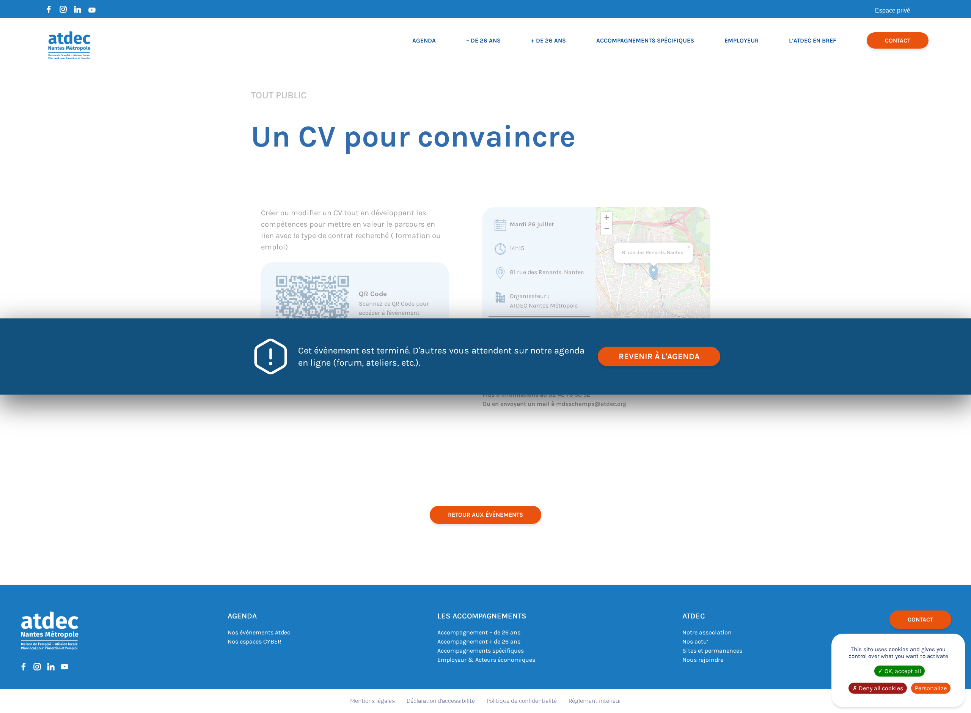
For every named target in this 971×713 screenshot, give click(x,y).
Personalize (931, 688)
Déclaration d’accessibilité (441, 700)
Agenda (424, 40)
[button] (653, 273)
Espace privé (892, 10)
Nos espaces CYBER (254, 641)
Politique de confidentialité (522, 700)
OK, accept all (902, 671)
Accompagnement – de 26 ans (478, 632)
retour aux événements (485, 514)
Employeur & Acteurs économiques (486, 659)
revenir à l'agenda (659, 356)
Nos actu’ (695, 641)
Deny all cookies (880, 688)
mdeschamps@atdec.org (591, 403)
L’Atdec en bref (812, 40)
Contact (897, 40)
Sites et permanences (712, 650)
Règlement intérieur (595, 700)
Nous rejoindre (702, 659)
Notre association (707, 632)
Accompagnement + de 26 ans (478, 641)
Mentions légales (372, 700)
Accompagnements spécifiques (645, 40)
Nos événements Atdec (259, 632)
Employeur (741, 40)
